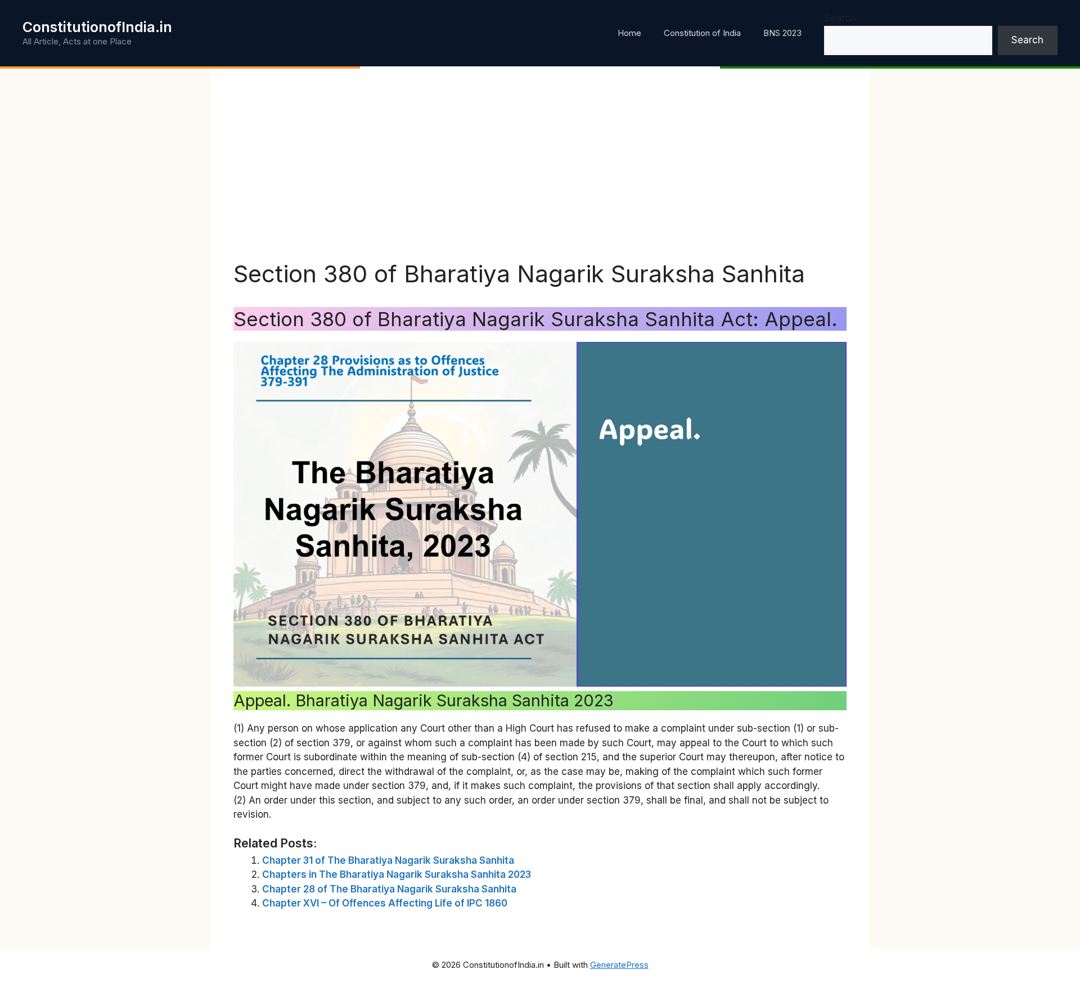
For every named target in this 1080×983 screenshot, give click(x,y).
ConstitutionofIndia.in (97, 27)
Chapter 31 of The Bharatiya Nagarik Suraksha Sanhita (388, 860)
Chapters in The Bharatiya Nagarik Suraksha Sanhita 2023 (396, 874)
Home (629, 33)
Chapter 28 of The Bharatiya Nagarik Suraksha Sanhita (389, 889)
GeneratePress (619, 964)
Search (840, 18)
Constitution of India (702, 33)
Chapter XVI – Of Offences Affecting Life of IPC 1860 (384, 903)
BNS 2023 (782, 33)
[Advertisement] (540, 175)
